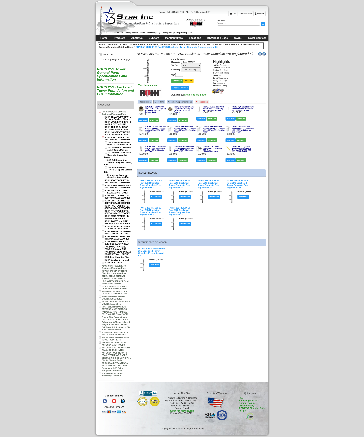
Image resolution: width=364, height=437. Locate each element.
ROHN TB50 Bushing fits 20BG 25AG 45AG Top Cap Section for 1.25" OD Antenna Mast (155, 109)
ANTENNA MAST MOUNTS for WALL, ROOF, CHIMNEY (116, 349)
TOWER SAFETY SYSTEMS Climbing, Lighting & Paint (114, 272)
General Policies (247, 403)
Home (102, 44)
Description (145, 102)
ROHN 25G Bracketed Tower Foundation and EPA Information (115, 91)
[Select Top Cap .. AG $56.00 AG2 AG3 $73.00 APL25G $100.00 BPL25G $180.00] (191, 65)
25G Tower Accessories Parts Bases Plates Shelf (119, 143)
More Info (159, 102)
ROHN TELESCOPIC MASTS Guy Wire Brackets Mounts (118, 118)
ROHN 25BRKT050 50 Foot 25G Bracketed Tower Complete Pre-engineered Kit (208, 184)
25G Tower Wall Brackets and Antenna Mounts (119, 148)
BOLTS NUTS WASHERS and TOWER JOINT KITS (115, 338)
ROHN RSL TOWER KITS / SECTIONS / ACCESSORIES (117, 207)
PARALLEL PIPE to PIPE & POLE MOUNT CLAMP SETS (115, 313)
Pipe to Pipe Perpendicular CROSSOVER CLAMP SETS (115, 318)
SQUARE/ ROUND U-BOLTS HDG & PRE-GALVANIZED (115, 333)
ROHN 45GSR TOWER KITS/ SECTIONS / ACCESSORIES (118, 186)
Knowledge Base (248, 400)
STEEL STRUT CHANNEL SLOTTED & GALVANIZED (114, 277)
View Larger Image (148, 85)
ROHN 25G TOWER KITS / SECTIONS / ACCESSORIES (207, 44)
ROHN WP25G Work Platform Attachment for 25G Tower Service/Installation (212, 149)
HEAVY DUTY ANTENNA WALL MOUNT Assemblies (116, 303)
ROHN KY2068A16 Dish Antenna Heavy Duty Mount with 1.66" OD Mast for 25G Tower (214, 129)
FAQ (241, 398)
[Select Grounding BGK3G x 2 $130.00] (191, 70)
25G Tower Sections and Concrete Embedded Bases (117, 155)
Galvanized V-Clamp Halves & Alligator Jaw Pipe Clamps (116, 323)
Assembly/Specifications (180, 102)
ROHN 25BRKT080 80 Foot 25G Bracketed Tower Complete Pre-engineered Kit (150, 211)
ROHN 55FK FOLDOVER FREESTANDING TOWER (116, 191)
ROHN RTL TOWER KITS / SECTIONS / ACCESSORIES (117, 212)
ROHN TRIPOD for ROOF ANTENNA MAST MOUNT (116, 128)
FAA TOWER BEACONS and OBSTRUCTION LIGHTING (118, 253)
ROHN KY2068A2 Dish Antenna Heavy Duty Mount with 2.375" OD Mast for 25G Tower (243, 129)
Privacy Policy (246, 405)
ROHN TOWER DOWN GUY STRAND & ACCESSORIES (117, 237)
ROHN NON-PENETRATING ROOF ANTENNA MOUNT (117, 133)
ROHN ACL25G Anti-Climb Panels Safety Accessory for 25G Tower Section (213, 108)
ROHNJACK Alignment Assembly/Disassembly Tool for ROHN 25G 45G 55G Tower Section (241, 149)
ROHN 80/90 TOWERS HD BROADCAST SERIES (117, 217)
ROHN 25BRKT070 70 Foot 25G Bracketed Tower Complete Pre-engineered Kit (237, 184)
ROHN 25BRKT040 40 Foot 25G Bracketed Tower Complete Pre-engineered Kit (179, 184)
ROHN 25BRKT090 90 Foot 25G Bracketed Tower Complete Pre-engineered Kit (179, 211)
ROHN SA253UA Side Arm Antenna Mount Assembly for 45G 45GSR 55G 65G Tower (155, 129)
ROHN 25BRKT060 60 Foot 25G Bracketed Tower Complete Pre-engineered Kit (176, 47)
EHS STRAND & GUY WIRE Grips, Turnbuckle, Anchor (114, 287)
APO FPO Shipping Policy (253, 408)
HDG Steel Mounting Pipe (117, 257)
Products (113, 44)
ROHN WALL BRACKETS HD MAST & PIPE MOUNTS (118, 123)
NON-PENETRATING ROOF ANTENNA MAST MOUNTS (114, 308)
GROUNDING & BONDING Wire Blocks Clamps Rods (116, 359)
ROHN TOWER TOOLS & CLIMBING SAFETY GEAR (117, 243)
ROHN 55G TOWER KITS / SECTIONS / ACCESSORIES (117, 196)
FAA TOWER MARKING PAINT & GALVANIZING (115, 248)
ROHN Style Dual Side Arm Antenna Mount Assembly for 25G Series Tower (243, 108)
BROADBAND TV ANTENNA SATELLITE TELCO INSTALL (115, 364)
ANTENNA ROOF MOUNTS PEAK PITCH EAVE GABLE (114, 354)
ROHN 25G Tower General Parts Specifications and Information (112, 74)
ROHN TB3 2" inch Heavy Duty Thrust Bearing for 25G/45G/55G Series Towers (184, 109)
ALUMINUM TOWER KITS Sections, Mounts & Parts (114, 267)
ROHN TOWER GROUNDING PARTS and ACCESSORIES (118, 232)
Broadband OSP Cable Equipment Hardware (112, 369)
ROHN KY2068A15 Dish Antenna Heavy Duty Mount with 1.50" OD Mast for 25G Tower (185, 129)
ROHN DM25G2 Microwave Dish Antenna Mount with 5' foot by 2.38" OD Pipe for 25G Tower (156, 149)
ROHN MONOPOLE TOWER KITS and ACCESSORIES (118, 227)
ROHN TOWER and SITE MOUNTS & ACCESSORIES (117, 222)
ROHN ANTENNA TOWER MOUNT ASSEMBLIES (113, 297)
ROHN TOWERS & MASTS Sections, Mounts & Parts (148, 44)
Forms (242, 411)
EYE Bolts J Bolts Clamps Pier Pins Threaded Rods (116, 328)
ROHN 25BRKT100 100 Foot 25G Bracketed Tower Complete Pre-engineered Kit (151, 184)
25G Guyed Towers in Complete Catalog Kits (118, 176)
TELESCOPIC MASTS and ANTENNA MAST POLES (114, 343)
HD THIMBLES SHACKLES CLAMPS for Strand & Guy (114, 292)
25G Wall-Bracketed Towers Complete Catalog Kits (118, 169)
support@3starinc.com (182, 411)
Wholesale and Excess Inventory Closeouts (113, 374)
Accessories (202, 102)
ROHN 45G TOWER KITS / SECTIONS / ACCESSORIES (117, 181)
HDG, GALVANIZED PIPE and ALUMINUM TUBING (115, 282)
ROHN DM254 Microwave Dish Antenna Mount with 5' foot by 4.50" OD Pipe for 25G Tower (185, 149)
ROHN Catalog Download (117, 260)
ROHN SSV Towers (113, 263)
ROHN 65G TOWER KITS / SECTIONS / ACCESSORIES (117, 202)
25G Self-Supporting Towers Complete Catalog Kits (118, 162)
